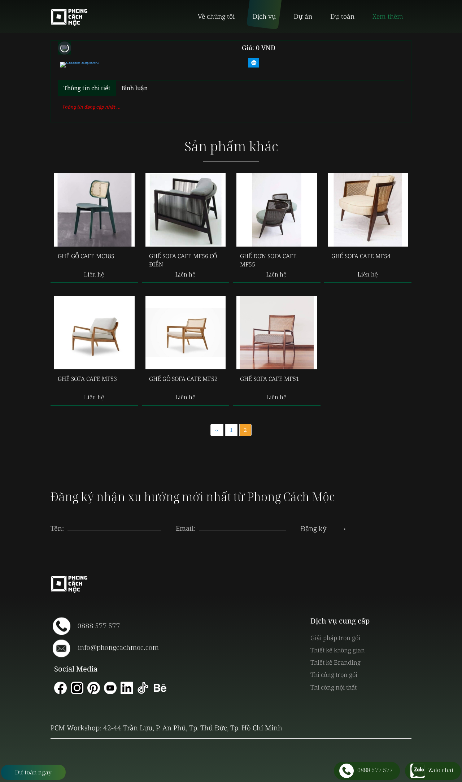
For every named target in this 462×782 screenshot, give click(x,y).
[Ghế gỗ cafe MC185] (94, 210)
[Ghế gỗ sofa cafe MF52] (185, 332)
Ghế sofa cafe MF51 (269, 379)
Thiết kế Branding (335, 662)
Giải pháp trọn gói (335, 638)
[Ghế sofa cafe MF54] (368, 210)
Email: (186, 528)
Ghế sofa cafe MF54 (361, 256)
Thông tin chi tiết (87, 88)
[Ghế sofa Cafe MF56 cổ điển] (185, 210)
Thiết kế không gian (337, 650)
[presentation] (243, 521)
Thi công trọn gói (333, 674)
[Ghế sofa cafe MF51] (276, 332)
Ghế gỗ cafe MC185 (86, 256)
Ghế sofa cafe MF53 (87, 379)
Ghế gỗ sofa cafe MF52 (183, 379)
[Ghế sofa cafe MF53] (94, 332)
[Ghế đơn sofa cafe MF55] (276, 210)
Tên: (57, 528)
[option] (79, 63)
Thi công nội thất (333, 687)
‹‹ (217, 429)
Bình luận (134, 88)
